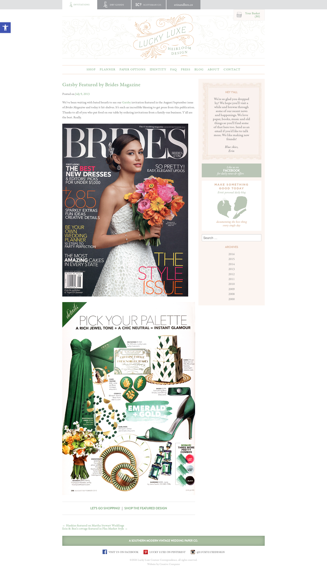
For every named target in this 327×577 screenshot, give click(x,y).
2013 (231, 269)
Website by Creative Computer (163, 564)
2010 (231, 284)
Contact (232, 70)
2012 (231, 274)
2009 (231, 289)
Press (185, 70)
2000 (231, 299)
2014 (231, 264)
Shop (91, 70)
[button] (5, 27)
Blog (199, 70)
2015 (231, 259)
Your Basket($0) (252, 14)
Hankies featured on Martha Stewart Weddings (93, 526)
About (213, 70)
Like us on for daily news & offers (230, 170)
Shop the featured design (145, 508)
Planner (107, 70)
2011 (231, 279)
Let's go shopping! (105, 508)
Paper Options (132, 70)
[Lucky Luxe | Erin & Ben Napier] (163, 36)
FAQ (173, 70)
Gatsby (126, 102)
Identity (158, 70)
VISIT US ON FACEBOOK (123, 552)
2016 (231, 254)
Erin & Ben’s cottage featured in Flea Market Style (95, 529)
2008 (231, 294)
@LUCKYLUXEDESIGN (210, 552)
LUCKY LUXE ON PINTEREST (167, 552)
